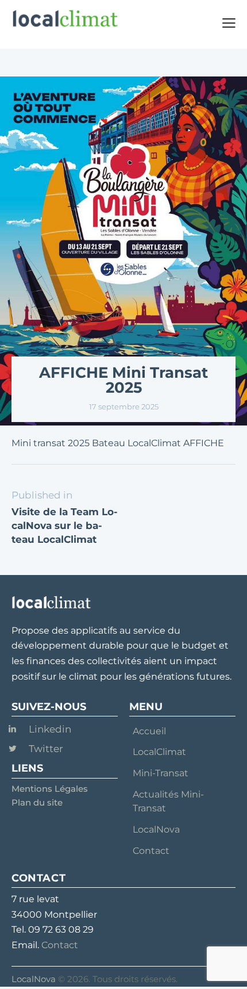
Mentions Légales (49, 788)
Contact (59, 945)
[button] (229, 23)
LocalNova (33, 978)
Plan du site (37, 802)
